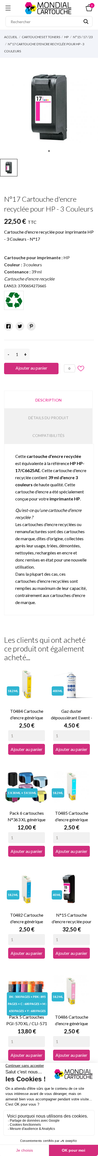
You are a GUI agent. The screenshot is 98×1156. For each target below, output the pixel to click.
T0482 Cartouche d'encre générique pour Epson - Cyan (27, 918)
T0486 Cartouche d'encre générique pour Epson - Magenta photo (71, 1020)
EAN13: (10, 285)
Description (48, 400)
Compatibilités (48, 435)
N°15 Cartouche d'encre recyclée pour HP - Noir (71, 918)
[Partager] (8, 326)
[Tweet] (20, 326)
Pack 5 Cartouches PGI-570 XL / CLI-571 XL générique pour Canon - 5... (26, 1020)
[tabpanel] (49, 107)
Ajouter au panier (31, 367)
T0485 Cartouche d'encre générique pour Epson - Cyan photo (71, 816)
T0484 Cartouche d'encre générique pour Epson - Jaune (26, 714)
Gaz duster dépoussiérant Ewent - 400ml (71, 714)
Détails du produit (48, 417)
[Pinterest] (31, 326)
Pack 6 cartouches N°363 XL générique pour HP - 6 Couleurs (26, 816)
